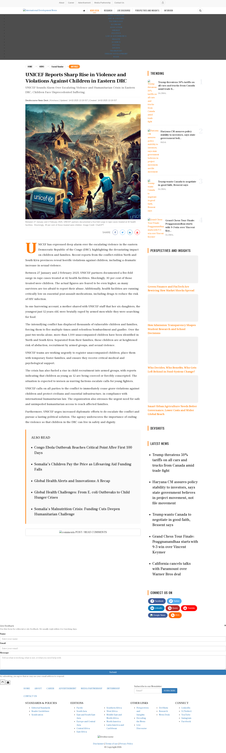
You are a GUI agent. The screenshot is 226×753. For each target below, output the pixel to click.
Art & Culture (116, 18)
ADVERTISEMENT (67, 688)
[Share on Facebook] (115, 232)
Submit (113, 672)
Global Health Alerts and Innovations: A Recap (72, 481)
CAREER (50, 688)
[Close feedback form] (225, 625)
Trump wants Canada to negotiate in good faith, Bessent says (171, 519)
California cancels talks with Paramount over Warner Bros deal (171, 569)
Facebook (158, 601)
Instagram (186, 718)
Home (30, 66)
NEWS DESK (94, 10)
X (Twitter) (186, 711)
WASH (116, 57)
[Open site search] (200, 10)
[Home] (84, 10)
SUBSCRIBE (169, 690)
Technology (116, 21)
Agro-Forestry (116, 15)
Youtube (191, 608)
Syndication (37, 714)
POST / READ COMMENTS (91, 532)
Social (116, 45)
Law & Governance (116, 36)
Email (3, 643)
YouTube (185, 714)
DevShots (163, 708)
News (42, 66)
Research (163, 711)
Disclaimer (98, 743)
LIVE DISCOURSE (123, 10)
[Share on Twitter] (122, 232)
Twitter (176, 601)
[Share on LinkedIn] (130, 232)
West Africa (112, 711)
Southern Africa (114, 708)
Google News (159, 615)
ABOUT (38, 688)
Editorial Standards (41, 708)
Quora (175, 608)
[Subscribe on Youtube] (137, 232)
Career (71, 3)
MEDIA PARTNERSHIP (91, 688)
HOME (27, 688)
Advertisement (84, 3)
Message (4, 652)
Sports (116, 48)
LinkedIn (158, 608)
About (61, 3)
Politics (116, 33)
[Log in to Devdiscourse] (162, 2)
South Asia (82, 711)
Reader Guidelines (40, 711)
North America (114, 721)
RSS (177, 615)
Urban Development (116, 54)
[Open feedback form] (8, 682)
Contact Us (119, 3)
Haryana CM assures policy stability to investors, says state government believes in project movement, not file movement (175, 492)
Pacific (80, 708)
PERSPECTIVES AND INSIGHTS (147, 10)
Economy (116, 24)
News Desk (164, 714)
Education (116, 27)
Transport (116, 51)
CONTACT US (30, 696)
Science (116, 42)
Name (3, 634)
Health (116, 39)
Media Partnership (102, 3)
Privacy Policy (126, 743)
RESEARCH (108, 10)
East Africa (82, 731)
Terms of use (111, 743)
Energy (116, 30)
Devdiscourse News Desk (36, 100)
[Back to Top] (2, 682)
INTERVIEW (168, 10)
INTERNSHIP (113, 688)
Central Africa (83, 728)
